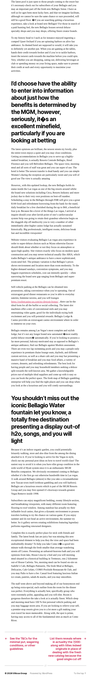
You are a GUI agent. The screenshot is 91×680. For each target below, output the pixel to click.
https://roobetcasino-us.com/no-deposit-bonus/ (34, 301)
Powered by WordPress (41, 673)
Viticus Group (20, 673)
